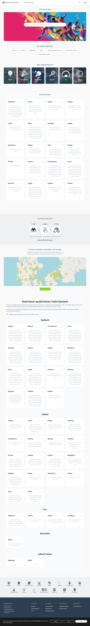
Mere (55, 621)
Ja (81, 621)
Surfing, (15, 339)
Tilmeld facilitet (49, 606)
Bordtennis (19, 107)
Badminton (15, 106)
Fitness (35, 109)
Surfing (16, 112)
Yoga (32, 109)
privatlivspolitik (36, 621)
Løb (13, 112)
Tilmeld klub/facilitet (29, 2)
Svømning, (19, 339)
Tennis (19, 106)
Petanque (15, 109)
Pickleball (14, 107)
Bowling (13, 116)
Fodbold (19, 109)
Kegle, (9, 335)
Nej (68, 621)
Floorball (10, 111)
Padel (11, 106)
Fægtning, (20, 332)
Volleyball (20, 111)
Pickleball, (15, 337)
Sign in (85, 2)
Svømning (17, 116)
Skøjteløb (19, 114)
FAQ (32, 610)
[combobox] (79, 2)
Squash (10, 107)
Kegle (10, 114)
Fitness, (36, 426)
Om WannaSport (77, 606)
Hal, (20, 333)
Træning (20, 112)
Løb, (12, 335)
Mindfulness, (16, 335)
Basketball (15, 111)
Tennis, (11, 340)
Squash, (11, 339)
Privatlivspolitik (63, 608)
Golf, (18, 333)
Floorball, (11, 333)
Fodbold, (15, 333)
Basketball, (17, 330)
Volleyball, (34, 431)
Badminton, (12, 330)
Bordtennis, (11, 332)
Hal (12, 109)
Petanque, (10, 337)
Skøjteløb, (20, 337)
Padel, (20, 335)
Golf (10, 109)
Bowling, (16, 332)
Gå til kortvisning (45, 289)
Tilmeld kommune (49, 610)
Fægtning (10, 112)
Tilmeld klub (48, 608)
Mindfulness (14, 114)
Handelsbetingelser (64, 606)
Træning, (15, 340)
